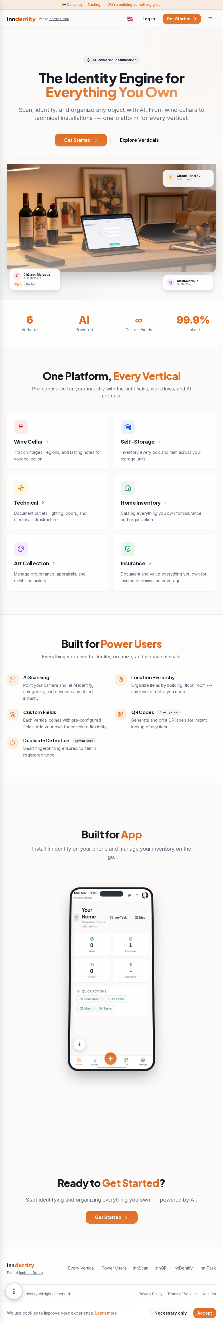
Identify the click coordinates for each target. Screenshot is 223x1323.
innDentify (183, 1267)
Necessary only (170, 1313)
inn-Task (208, 1267)
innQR (161, 1267)
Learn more (106, 1313)
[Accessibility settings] (14, 1291)
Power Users (114, 1267)
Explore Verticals (139, 140)
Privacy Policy (151, 1294)
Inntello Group (59, 19)
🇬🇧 (130, 19)
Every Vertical (81, 1267)
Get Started (178, 18)
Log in (149, 18)
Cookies (209, 1294)
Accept (204, 1313)
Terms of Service (182, 1294)
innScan (140, 1267)
